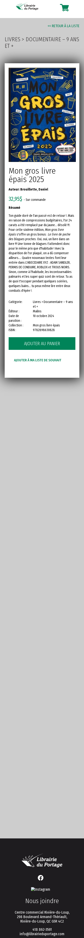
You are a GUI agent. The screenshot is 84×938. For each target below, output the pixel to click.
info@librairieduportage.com (42, 934)
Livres (12, 39)
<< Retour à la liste (63, 26)
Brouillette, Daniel (34, 189)
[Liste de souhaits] (54, 7)
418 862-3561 (42, 929)
